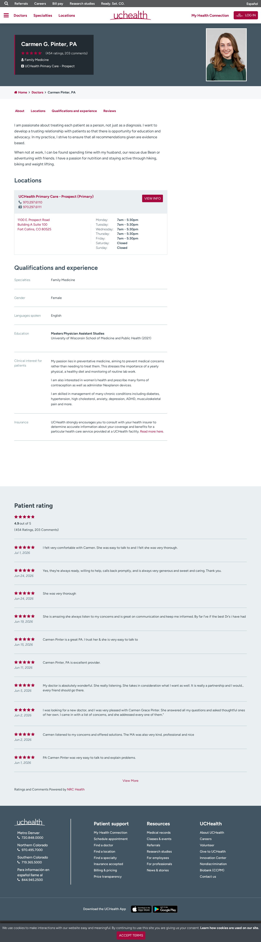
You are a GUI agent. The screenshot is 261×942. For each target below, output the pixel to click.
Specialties (42, 15)
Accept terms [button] (131, 935)
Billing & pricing (105, 870)
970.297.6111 (32, 207)
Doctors (20, 15)
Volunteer (207, 845)
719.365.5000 (32, 862)
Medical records (158, 832)
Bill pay (57, 3)
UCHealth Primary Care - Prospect (50, 66)
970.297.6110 (32, 202)
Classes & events (159, 839)
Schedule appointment (111, 839)
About (19, 111)
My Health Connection (210, 15)
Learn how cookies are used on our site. (229, 928)
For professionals (159, 864)
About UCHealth (212, 832)
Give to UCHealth (213, 851)
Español (252, 4)
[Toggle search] (6, 3)
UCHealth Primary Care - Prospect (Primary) (56, 196)
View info (152, 198)
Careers (40, 3)
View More (130, 781)
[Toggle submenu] (6, 15)
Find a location (104, 851)
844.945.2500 (32, 880)
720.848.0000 (32, 838)
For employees (158, 858)
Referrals (21, 3)
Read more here (151, 431)
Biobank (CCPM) (212, 870)
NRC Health (76, 789)
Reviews (109, 111)
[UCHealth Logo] (29, 822)
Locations (67, 15)
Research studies (82, 3)
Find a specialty (105, 858)
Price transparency (108, 876)
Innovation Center (213, 858)
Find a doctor (103, 845)
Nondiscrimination (213, 864)
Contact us (208, 876)
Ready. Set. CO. (113, 3)
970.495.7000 (32, 850)
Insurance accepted (108, 864)
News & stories (158, 870)
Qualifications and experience (74, 111)
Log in (250, 15)
